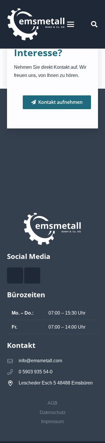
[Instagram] (32, 275)
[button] (70, 24)
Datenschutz (53, 412)
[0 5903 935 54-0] (13, 372)
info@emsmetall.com (40, 360)
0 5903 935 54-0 (35, 371)
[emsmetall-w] (36, 24)
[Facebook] (15, 275)
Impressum (52, 421)
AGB (52, 403)
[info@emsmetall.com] (13, 361)
